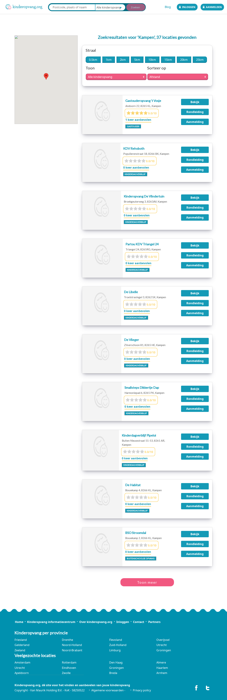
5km (137, 60)
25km (200, 60)
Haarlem (162, 668)
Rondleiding (195, 112)
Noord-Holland (72, 645)
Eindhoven (69, 668)
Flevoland (115, 640)
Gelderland (22, 645)
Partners (154, 622)
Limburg (115, 650)
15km (168, 60)
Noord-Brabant (72, 650)
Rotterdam (69, 662)
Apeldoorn (22, 673)
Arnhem (161, 673)
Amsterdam (22, 662)
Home (19, 622)
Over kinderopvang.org (95, 622)
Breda (113, 673)
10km (152, 60)
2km (123, 60)
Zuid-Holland (117, 645)
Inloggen (188, 7)
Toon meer (147, 582)
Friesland (21, 640)
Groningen (163, 650)
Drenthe (67, 640)
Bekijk (194, 102)
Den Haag (116, 662)
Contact (138, 622)
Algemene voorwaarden (107, 690)
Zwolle (66, 673)
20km (184, 60)
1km (109, 60)
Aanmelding (195, 122)
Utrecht (161, 645)
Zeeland (20, 650)
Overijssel (163, 640)
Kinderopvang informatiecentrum (51, 622)
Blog (168, 7)
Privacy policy (142, 690)
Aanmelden (214, 7)
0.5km (93, 60)
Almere (161, 662)
